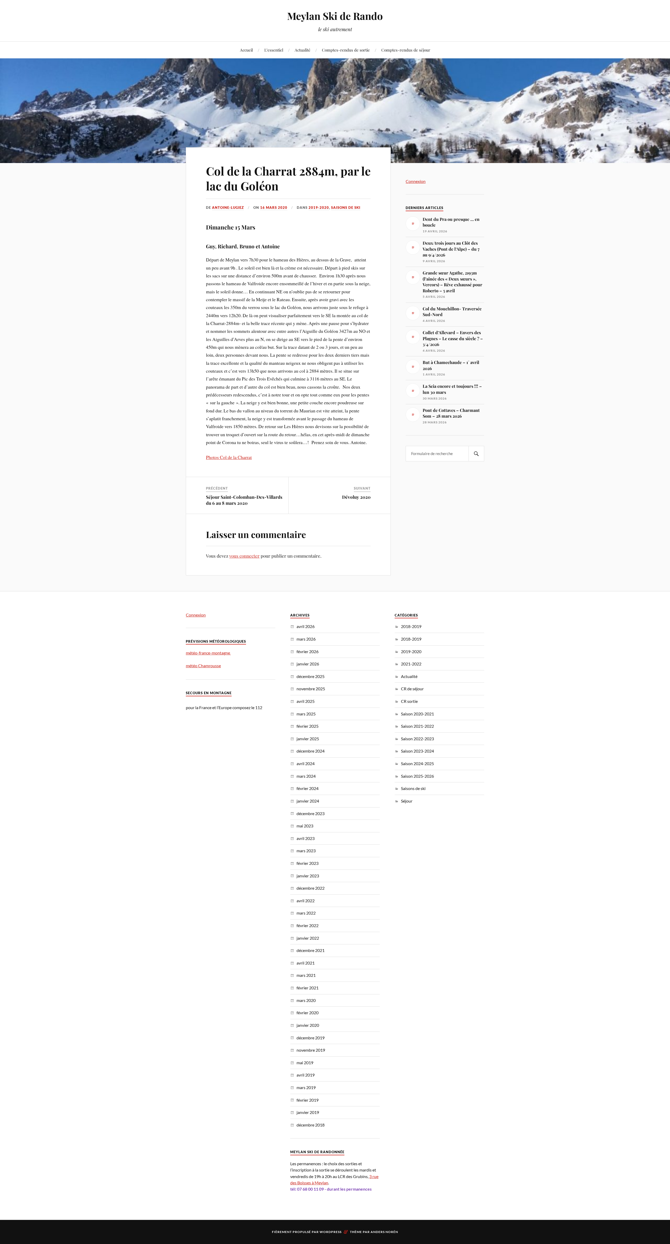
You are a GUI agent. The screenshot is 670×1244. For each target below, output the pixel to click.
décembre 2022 (311, 888)
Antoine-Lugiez (228, 207)
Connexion (416, 181)
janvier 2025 (308, 738)
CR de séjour (412, 688)
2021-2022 (411, 663)
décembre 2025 (311, 676)
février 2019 (308, 1099)
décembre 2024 (311, 750)
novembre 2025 (311, 688)
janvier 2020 (308, 1025)
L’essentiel (273, 50)
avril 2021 (306, 962)
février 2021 (308, 987)
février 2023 (308, 863)
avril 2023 (306, 838)
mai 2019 (305, 1062)
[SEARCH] (476, 453)
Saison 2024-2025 (417, 763)
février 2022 (308, 925)
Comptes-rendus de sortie (346, 50)
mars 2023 (306, 850)
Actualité (302, 50)
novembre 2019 (311, 1049)
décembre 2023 (311, 813)
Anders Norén (384, 1232)
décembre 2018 (311, 1124)
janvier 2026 (308, 663)
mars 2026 (306, 638)
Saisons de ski (345, 207)
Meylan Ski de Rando (335, 16)
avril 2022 (306, 900)
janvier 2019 (308, 1112)
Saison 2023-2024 (417, 750)
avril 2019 (306, 1074)
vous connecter (244, 556)
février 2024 (308, 788)
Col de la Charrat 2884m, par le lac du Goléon (288, 178)
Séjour (406, 800)
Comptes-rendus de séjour (405, 50)
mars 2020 (306, 1000)
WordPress (331, 1232)
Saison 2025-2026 (417, 776)
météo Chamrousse (203, 665)
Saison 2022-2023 (417, 738)
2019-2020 (319, 207)
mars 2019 (306, 1087)
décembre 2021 (311, 950)
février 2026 (308, 651)
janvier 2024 (308, 800)
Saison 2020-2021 (417, 713)
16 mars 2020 (273, 207)
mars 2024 (306, 776)
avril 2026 (306, 626)
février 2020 (308, 1012)
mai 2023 (305, 825)
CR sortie (409, 701)
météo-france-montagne (208, 652)
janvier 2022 (308, 937)
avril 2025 (306, 701)
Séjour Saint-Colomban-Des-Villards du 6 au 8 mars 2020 (244, 500)
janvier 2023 (308, 875)
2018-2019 (411, 626)
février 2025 (308, 726)
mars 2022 (306, 912)
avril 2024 (306, 763)
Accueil (246, 50)
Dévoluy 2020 (356, 497)
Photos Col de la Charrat (229, 457)
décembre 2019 (311, 1037)
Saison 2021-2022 (417, 726)
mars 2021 (306, 975)
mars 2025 (306, 713)
